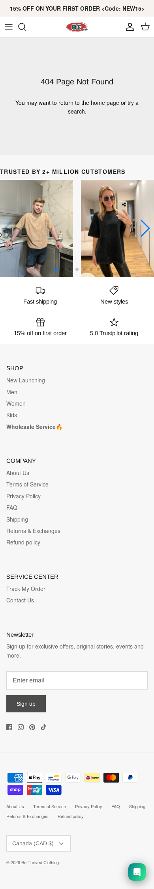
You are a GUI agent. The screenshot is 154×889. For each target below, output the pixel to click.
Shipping (17, 519)
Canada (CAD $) (33, 843)
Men (11, 392)
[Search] (26, 26)
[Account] (128, 26)
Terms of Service (27, 484)
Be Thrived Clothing (40, 862)
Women (16, 403)
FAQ (11, 507)
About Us (17, 473)
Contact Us (20, 600)
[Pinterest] (32, 727)
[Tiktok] (44, 727)
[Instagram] (21, 727)
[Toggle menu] (8, 26)
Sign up (26, 704)
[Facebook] (9, 727)
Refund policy (23, 542)
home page (105, 102)
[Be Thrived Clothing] (77, 27)
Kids (11, 415)
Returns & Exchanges (33, 531)
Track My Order (25, 589)
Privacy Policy (23, 496)
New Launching (25, 380)
